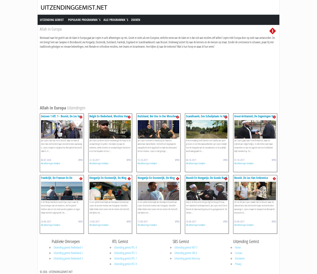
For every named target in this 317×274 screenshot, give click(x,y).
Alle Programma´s (115, 20)
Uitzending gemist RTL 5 (125, 253)
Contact (238, 253)
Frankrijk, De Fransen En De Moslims (56, 179)
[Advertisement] (150, 76)
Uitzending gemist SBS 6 (185, 253)
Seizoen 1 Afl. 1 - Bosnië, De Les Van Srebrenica (61, 118)
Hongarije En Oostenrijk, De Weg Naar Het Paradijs (107, 179)
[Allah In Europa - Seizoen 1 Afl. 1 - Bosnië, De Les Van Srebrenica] (62, 129)
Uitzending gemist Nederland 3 (68, 258)
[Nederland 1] (272, 31)
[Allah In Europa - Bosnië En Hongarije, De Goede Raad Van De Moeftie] (207, 191)
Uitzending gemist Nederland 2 (68, 253)
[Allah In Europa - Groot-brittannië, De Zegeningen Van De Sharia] (255, 129)
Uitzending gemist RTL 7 (125, 258)
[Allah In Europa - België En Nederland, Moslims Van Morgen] (110, 129)
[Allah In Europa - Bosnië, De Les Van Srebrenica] (255, 191)
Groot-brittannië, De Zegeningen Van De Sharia (255, 118)
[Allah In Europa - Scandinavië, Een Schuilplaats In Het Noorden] (207, 129)
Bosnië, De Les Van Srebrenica (251, 178)
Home (238, 247)
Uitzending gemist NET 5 (185, 247)
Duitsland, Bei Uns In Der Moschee (157, 116)
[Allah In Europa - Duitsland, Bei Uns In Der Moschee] (158, 129)
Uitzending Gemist (52, 20)
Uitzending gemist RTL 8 (125, 264)
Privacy (238, 264)
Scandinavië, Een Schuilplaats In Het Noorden (206, 118)
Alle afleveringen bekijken (50, 163)
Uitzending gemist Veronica (187, 258)
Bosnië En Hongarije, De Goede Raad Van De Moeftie (206, 179)
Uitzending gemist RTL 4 (125, 247)
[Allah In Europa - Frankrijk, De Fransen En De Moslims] (62, 191)
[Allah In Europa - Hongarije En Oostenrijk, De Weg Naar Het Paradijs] (110, 191)
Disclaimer (240, 258)
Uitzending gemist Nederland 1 (68, 247)
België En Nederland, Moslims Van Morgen (108, 118)
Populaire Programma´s (84, 20)
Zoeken (135, 20)
